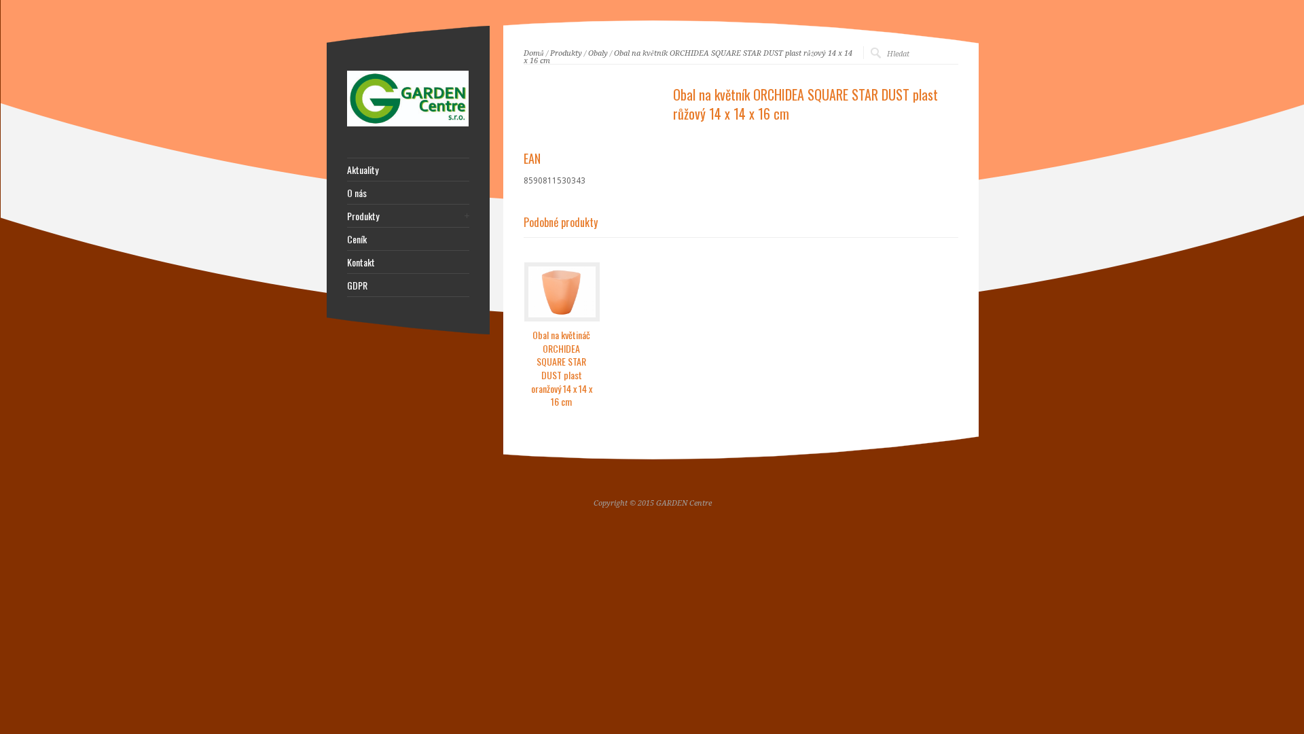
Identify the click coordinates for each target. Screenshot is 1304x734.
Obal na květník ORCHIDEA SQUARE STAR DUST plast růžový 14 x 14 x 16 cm (688, 57)
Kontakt (361, 262)
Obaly (598, 53)
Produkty (566, 53)
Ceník (357, 239)
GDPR (357, 285)
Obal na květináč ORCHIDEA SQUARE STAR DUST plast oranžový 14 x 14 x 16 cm (561, 368)
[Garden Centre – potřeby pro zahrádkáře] (408, 123)
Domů (534, 53)
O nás (357, 193)
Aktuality (362, 170)
